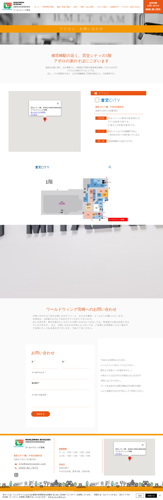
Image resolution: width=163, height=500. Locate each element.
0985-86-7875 (28, 468)
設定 (140, 495)
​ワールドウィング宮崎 (35, 447)
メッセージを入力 (39, 395)
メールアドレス (38, 372)
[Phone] (16, 468)
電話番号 (35, 383)
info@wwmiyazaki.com (32, 464)
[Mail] (16, 464)
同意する (151, 495)
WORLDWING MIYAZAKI (18, 3)
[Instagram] (16, 474)
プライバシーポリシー (57, 497)
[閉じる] (159, 495)
